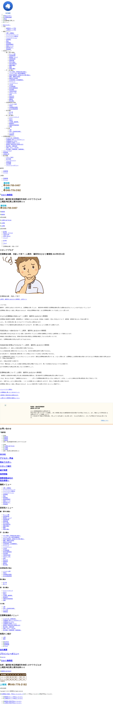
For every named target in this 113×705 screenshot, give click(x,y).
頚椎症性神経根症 (14, 125)
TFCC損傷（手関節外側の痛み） (18, 71)
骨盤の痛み (12, 68)
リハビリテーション (11, 38)
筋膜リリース (10, 46)
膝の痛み (11, 101)
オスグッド (12, 81)
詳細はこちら (104, 420)
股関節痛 (11, 60)
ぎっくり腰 (12, 54)
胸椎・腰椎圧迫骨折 (14, 76)
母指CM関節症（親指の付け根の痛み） (20, 75)
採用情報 (5, 152)
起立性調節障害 (13, 109)
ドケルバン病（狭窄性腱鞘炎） (17, 73)
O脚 (10, 130)
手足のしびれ (13, 92)
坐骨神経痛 (12, 55)
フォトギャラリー (11, 160)
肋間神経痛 (12, 59)
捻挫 (10, 94)
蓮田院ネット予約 (11, 28)
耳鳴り (11, 105)
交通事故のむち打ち (11, 141)
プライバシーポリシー (12, 165)
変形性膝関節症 (13, 88)
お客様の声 (6, 154)
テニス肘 (11, 133)
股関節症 (11, 97)
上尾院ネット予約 (11, 30)
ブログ (5, 243)
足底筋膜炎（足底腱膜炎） (16, 80)
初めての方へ (6, 25)
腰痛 (10, 67)
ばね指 (11, 84)
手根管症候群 (13, 91)
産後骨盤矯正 (10, 44)
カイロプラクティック (12, 34)
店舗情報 (5, 171)
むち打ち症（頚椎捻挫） (13, 138)
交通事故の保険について (13, 142)
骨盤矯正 (8, 49)
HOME (5, 240)
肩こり (11, 113)
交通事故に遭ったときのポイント (15, 139)
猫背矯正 (8, 42)
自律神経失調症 (13, 107)
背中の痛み (12, 62)
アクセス (5, 172)
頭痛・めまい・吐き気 (12, 147)
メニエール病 (13, 104)
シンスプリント (13, 83)
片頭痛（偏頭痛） (14, 121)
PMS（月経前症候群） (15, 131)
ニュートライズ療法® (12, 36)
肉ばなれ (11, 96)
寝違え (11, 120)
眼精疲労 (11, 123)
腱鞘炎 (11, 99)
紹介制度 (8, 159)
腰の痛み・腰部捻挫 (11, 146)
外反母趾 (11, 89)
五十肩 (11, 112)
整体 (7, 41)
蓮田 (4, 639)
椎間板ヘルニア (13, 57)
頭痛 (10, 126)
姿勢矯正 (8, 39)
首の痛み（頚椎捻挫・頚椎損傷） (15, 149)
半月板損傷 (12, 86)
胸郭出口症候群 (13, 78)
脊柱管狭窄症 (13, 63)
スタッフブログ (7, 151)
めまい (11, 118)
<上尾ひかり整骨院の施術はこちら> (10, 398)
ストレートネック (14, 117)
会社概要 (8, 163)
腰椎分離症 (12, 65)
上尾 (4, 637)
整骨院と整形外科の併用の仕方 (14, 144)
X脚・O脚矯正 (10, 33)
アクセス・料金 (6, 458)
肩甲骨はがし (10, 47)
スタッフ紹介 (10, 157)
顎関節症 (11, 134)
